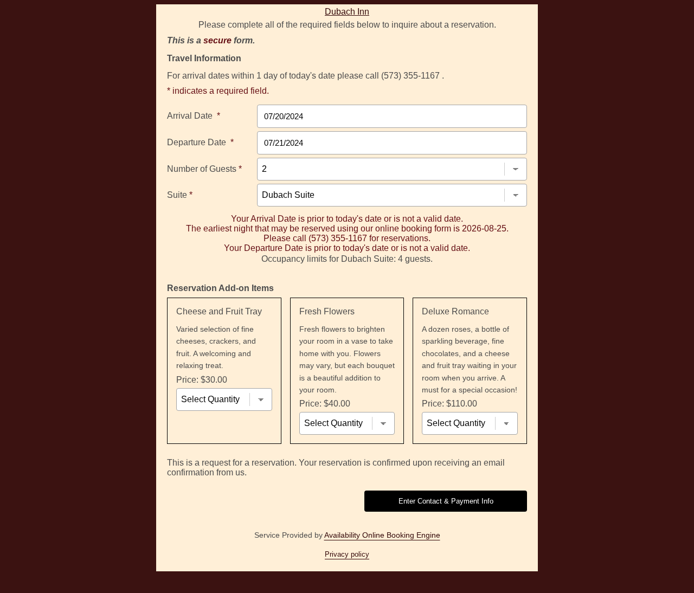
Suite (179, 194)
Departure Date (200, 142)
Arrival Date (193, 115)
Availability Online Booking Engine (382, 535)
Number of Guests (204, 168)
